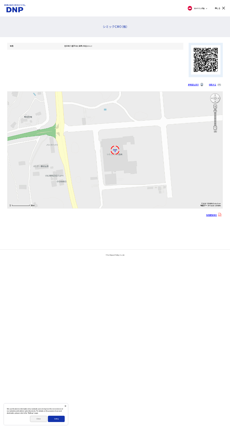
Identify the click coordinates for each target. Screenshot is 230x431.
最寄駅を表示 (193, 85)
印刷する (212, 85)
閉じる (217, 8)
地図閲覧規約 (211, 215)
